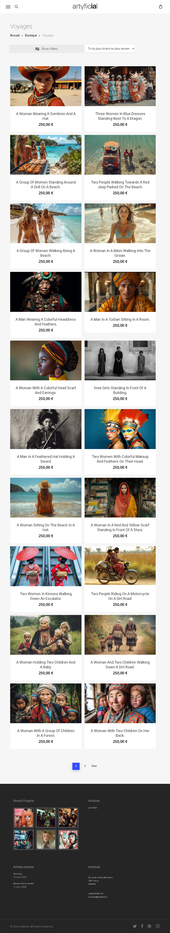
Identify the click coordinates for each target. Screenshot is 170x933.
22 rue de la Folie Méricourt (100, 878)
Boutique (31, 35)
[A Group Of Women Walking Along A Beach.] (45, 223)
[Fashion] (23, 817)
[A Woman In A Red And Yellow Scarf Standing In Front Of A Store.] (120, 498)
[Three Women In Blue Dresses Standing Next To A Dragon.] (120, 86)
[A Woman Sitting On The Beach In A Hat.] (45, 498)
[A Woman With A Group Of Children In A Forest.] (45, 703)
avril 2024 (92, 808)
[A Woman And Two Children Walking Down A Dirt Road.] (120, 635)
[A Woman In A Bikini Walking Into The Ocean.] (120, 223)
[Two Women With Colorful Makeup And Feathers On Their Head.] (120, 429)
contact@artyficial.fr (98, 897)
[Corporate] (68, 817)
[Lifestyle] (46, 817)
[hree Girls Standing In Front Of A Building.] (120, 360)
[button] (8, 7)
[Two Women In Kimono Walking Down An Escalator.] (45, 566)
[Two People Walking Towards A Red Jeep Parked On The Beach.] (120, 155)
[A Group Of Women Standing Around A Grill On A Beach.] (45, 155)
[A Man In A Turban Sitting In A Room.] (120, 292)
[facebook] (142, 926)
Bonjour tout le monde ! (23, 884)
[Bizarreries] (68, 839)
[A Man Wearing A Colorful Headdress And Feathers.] (45, 292)
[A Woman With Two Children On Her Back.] (120, 703)
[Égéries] (46, 839)
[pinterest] (150, 926)
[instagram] (158, 926)
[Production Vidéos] (23, 839)
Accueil (15, 35)
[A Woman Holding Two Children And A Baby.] (45, 635)
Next (94, 766)
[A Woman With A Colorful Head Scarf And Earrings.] (45, 360)
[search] (16, 6)
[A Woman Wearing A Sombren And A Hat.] (45, 86)
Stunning (17, 874)
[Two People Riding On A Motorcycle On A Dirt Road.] (120, 566)
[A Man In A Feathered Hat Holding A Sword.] (45, 429)
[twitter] (135, 926)
